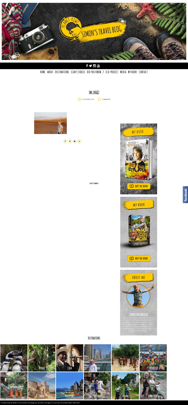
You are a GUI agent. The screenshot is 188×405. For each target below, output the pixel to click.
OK (78, 403)
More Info (72, 403)
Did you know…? (95, 72)
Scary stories (78, 72)
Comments (106, 99)
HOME (42, 72)
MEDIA (123, 72)
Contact (143, 72)
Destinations (62, 72)
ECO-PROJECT (112, 72)
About (50, 72)
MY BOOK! (132, 72)
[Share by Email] (74, 142)
